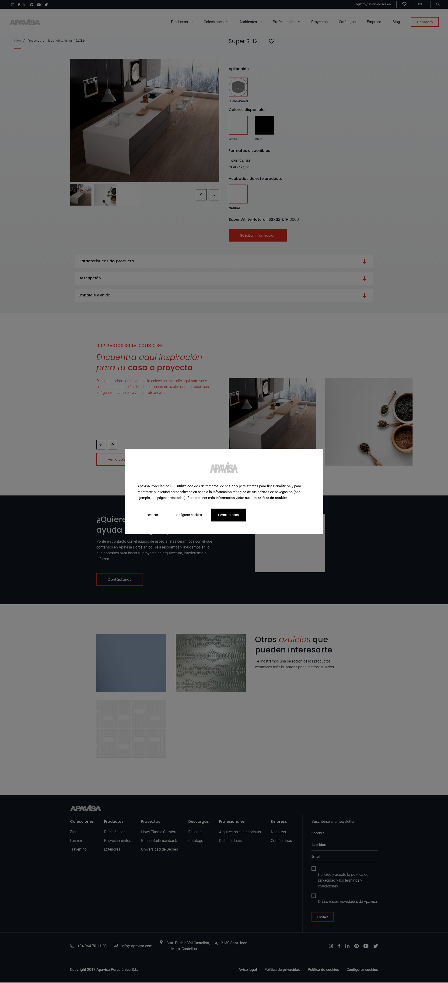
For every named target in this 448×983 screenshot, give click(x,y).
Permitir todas (228, 515)
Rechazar (151, 515)
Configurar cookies (188, 515)
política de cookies (272, 498)
